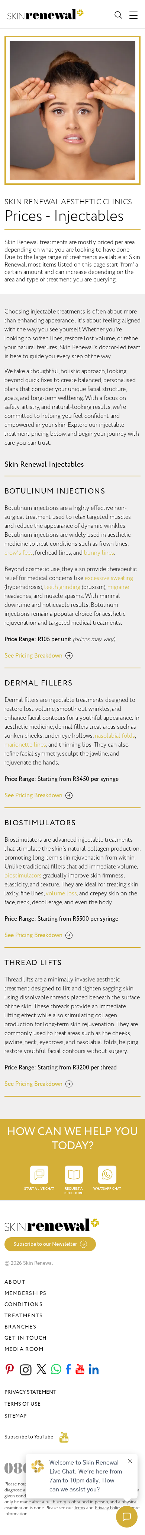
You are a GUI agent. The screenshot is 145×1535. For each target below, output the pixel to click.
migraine (118, 587)
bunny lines (99, 553)
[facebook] (68, 1370)
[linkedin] (94, 1370)
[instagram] (25, 1370)
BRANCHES (20, 1326)
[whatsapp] (56, 1370)
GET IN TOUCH (25, 1338)
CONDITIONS (23, 1304)
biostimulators (23, 875)
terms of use (22, 1404)
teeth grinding (62, 587)
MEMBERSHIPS (25, 1293)
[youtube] (79, 1370)
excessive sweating (109, 578)
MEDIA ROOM (24, 1349)
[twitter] (41, 1370)
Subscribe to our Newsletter (45, 1244)
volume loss (61, 893)
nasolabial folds (115, 736)
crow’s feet (18, 553)
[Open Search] (117, 14)
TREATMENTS (23, 1315)
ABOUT (14, 1282)
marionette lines (25, 745)
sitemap (15, 1415)
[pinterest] (9, 1370)
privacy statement (30, 1392)
